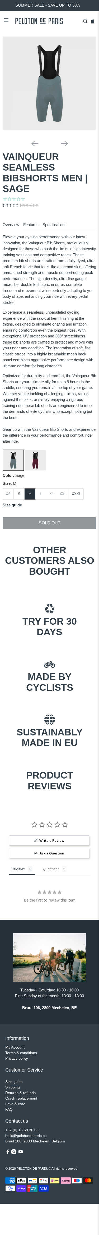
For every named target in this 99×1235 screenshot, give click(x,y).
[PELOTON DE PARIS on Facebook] (7, 1153)
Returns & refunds (20, 1093)
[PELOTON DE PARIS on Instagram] (13, 1153)
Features (31, 224)
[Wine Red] (35, 469)
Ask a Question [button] (52, 853)
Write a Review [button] (51, 840)
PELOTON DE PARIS (32, 1168)
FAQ (9, 1109)
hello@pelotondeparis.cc (25, 1135)
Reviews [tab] (18, 868)
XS (8, 494)
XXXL (76, 494)
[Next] (64, 144)
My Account (15, 1047)
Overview (11, 224)
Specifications (55, 224)
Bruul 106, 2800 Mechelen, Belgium (35, 1141)
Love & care (15, 1104)
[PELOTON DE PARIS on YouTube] (20, 1153)
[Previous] (35, 144)
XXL (63, 494)
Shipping (12, 1087)
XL (51, 494)
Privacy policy (16, 1058)
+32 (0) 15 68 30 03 (22, 1130)
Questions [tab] (51, 868)
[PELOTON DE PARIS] (46, 21)
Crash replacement (21, 1098)
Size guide (14, 1082)
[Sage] (13, 469)
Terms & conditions (21, 1053)
